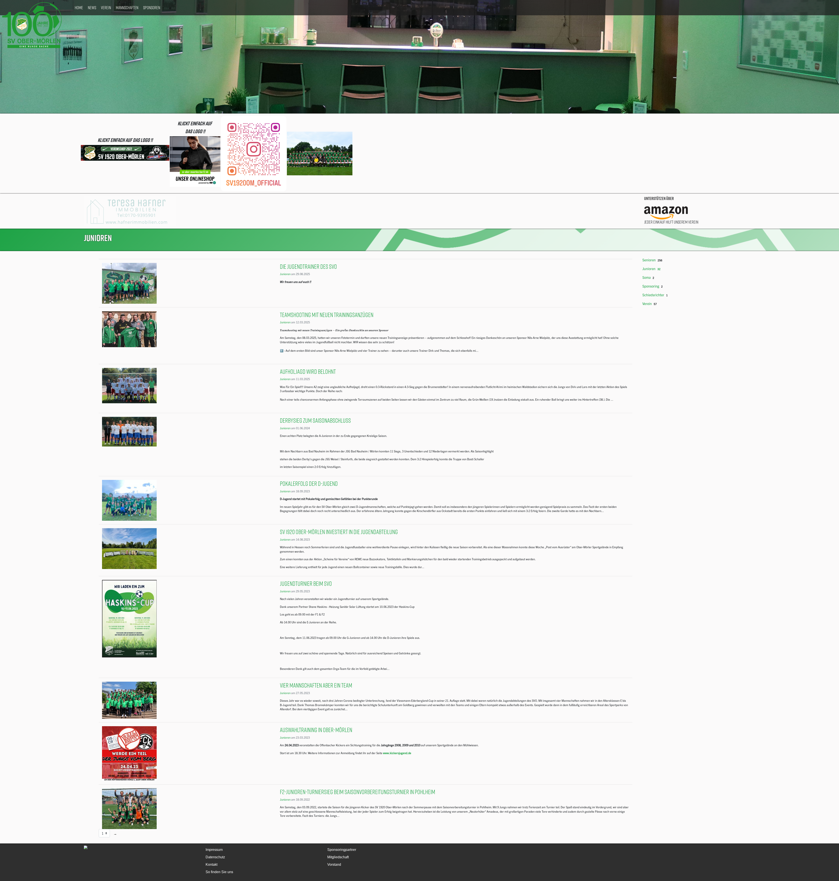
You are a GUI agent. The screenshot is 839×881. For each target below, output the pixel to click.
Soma (646, 277)
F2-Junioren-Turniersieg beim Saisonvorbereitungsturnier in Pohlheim (357, 792)
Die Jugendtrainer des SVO (308, 266)
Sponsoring (650, 286)
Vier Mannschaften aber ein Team (316, 685)
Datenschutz (215, 857)
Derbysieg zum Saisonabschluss (315, 420)
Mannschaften (127, 8)
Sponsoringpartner (341, 850)
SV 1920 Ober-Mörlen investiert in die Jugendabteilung (339, 532)
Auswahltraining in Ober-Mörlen (316, 730)
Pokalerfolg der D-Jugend (309, 483)
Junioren (285, 274)
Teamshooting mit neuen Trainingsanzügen (326, 314)
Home (79, 8)
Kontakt (211, 864)
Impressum (214, 850)
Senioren (649, 260)
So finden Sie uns (219, 872)
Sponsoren (151, 8)
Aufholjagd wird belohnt (308, 371)
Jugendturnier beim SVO (306, 583)
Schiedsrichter (653, 295)
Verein (106, 8)
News (92, 8)
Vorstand (334, 864)
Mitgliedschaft (338, 857)
